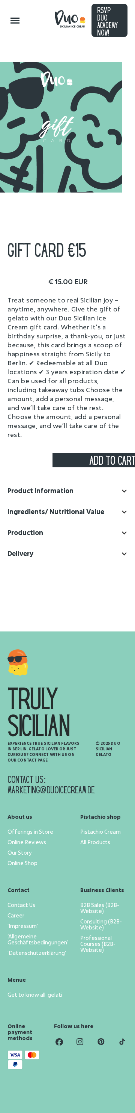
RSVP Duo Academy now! (107, 22)
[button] (68, 491)
